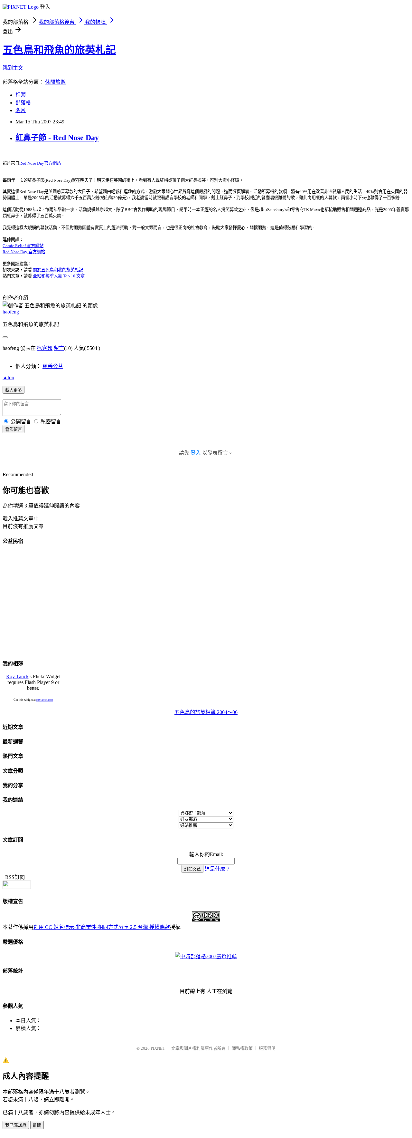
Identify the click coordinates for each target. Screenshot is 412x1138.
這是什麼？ (217, 869)
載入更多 (13, 390)
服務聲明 (267, 1048)
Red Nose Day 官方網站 (24, 251)
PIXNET (158, 1048)
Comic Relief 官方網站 (23, 245)
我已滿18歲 (15, 1125)
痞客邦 (44, 348)
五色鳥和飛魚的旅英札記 (59, 50)
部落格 (23, 102)
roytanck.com (44, 699)
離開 (37, 1125)
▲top (8, 377)
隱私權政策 (242, 1048)
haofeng (11, 311)
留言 (59, 348)
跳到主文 (13, 68)
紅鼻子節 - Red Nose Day (57, 137)
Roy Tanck (17, 676)
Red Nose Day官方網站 (40, 163)
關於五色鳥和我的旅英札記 (58, 269)
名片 (20, 110)
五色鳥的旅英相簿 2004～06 (206, 712)
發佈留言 (13, 429)
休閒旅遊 (55, 82)
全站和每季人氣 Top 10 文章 (59, 276)
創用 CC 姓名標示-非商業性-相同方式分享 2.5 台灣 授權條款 (101, 927)
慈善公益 (52, 366)
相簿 (20, 95)
